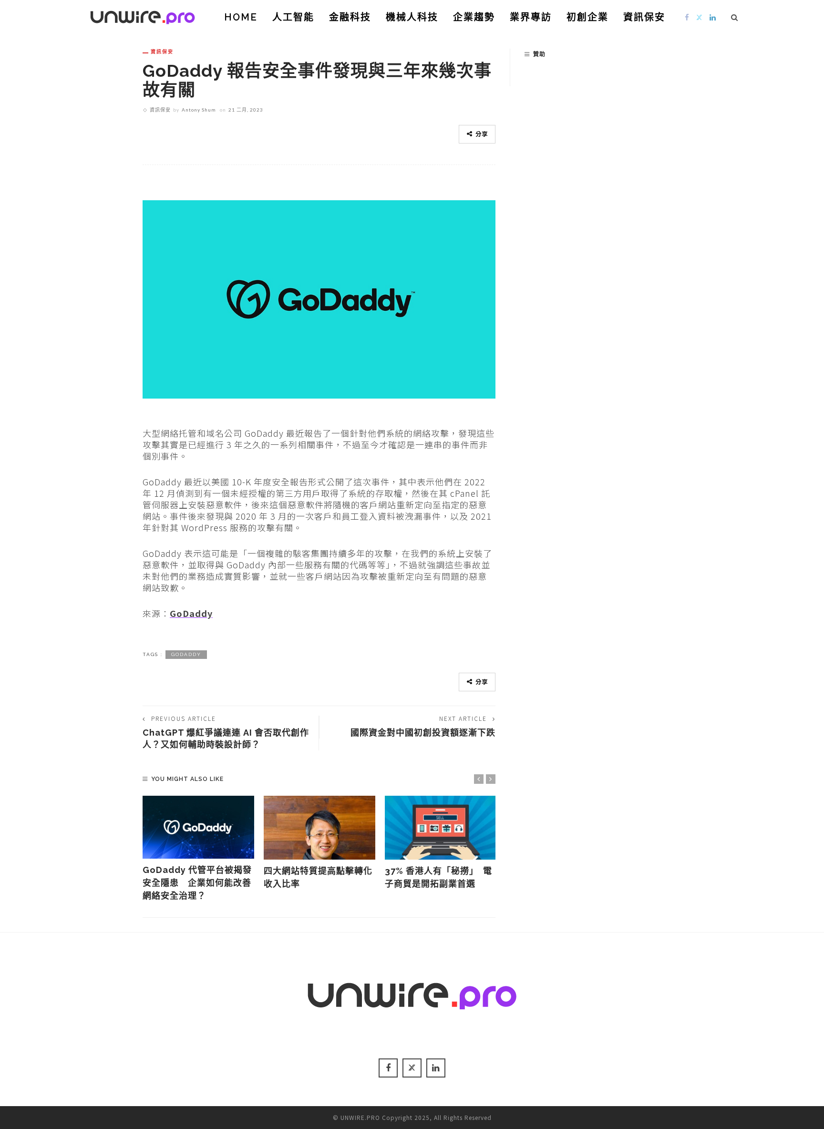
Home (241, 17)
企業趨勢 (474, 17)
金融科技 (350, 17)
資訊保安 (644, 17)
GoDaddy (191, 613)
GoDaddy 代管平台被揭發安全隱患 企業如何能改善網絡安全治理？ (197, 883)
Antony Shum (199, 110)
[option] (198, 849)
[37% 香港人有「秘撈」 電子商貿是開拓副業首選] (440, 828)
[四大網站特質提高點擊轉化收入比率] (319, 828)
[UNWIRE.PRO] (142, 16)
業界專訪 (531, 17)
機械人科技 (412, 17)
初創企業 (587, 17)
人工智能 (293, 17)
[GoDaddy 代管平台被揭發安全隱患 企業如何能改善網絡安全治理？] (198, 827)
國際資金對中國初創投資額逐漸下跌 (422, 733)
